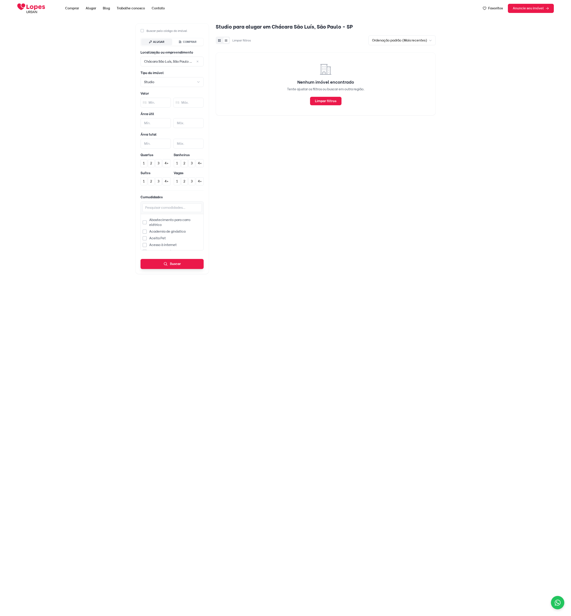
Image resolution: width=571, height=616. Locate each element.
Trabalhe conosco (131, 8)
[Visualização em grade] (219, 40)
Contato (158, 8)
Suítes (145, 173)
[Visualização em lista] (226, 40)
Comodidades (152, 197)
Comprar (72, 8)
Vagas (178, 173)
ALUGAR (158, 41)
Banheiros (182, 155)
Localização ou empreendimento (167, 52)
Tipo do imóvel (152, 73)
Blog (106, 8)
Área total (149, 134)
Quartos (147, 155)
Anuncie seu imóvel (528, 8)
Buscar (175, 264)
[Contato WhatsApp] (557, 602)
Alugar (91, 8)
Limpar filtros (241, 40)
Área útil (147, 114)
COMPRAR (190, 41)
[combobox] (172, 82)
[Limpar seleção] (197, 61)
